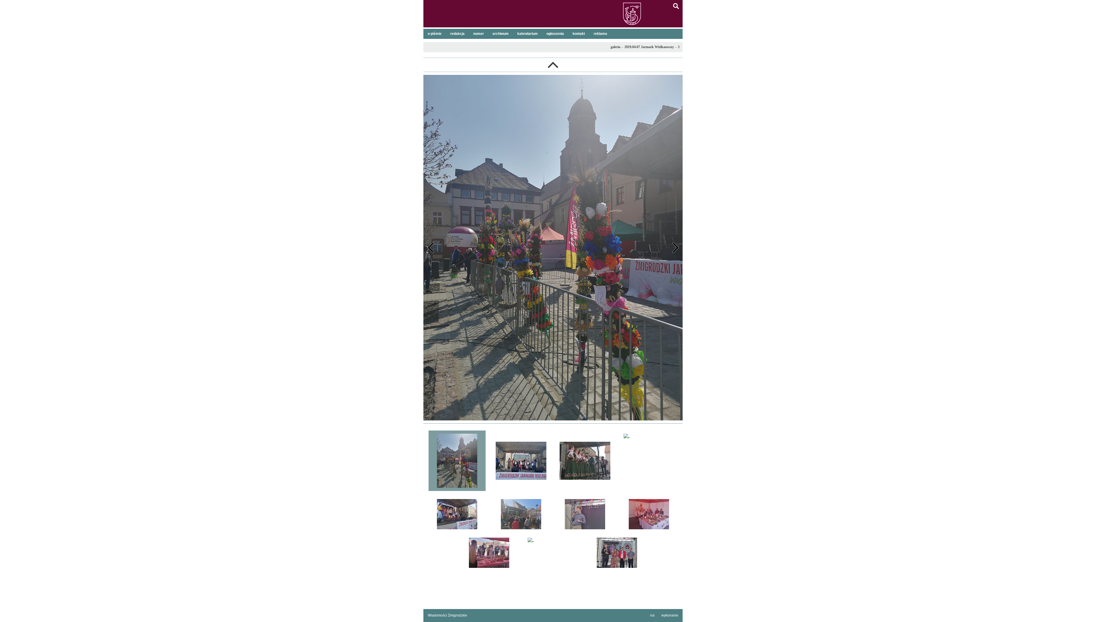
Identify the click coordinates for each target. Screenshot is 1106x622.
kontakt (579, 34)
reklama (600, 34)
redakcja (457, 34)
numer (478, 34)
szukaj (676, 6)
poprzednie (430, 247)
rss (652, 615)
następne (675, 247)
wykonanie (669, 615)
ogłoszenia (555, 34)
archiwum (501, 34)
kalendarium (527, 34)
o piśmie (435, 34)
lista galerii (553, 65)
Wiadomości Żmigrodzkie (447, 615)
